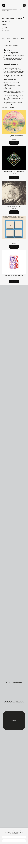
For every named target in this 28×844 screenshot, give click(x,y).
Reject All (14, 841)
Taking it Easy (15, 38)
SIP (24, 38)
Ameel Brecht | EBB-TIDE (14, 206)
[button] (23, 18)
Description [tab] (7, 42)
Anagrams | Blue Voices (14, 241)
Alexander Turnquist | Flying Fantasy (14, 171)
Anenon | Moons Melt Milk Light (14, 276)
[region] (14, 836)
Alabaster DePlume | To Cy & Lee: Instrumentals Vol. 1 (14, 136)
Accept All (13, 837)
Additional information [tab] (11, 45)
